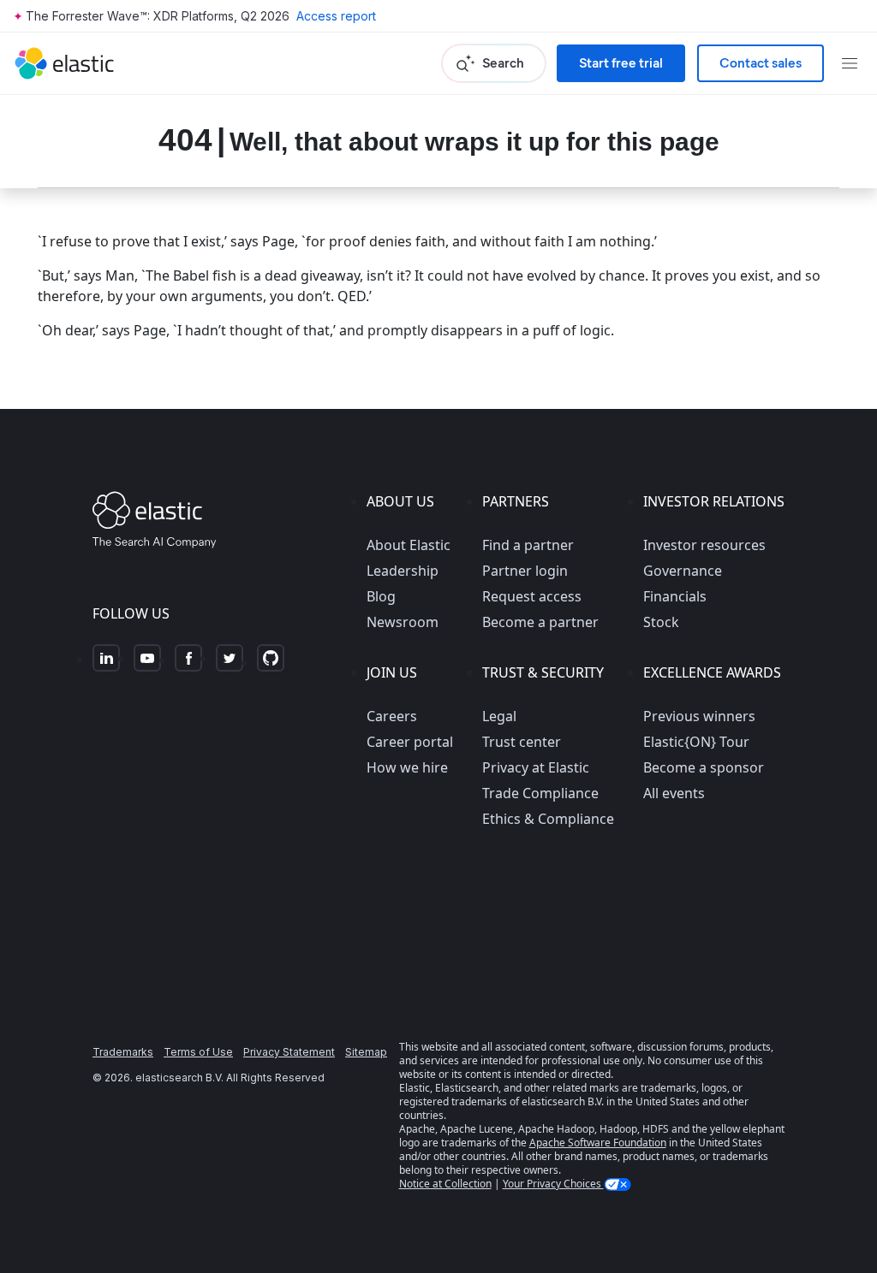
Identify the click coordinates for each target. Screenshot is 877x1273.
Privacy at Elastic (535, 767)
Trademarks (122, 1051)
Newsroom (402, 622)
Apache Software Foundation (597, 1142)
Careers (392, 716)
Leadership (402, 570)
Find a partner (528, 545)
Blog (381, 596)
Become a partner (540, 622)
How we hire (407, 767)
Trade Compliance (540, 793)
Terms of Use (198, 1051)
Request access (532, 596)
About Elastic (408, 545)
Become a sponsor (703, 767)
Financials (675, 596)
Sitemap (366, 1051)
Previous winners (699, 716)
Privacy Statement (289, 1051)
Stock (661, 622)
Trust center (521, 741)
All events (674, 793)
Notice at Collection (445, 1183)
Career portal (410, 741)
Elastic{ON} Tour (696, 741)
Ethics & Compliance (548, 818)
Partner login (525, 570)
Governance (682, 570)
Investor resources (704, 545)
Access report (336, 16)
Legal (499, 716)
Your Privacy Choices (553, 1183)
